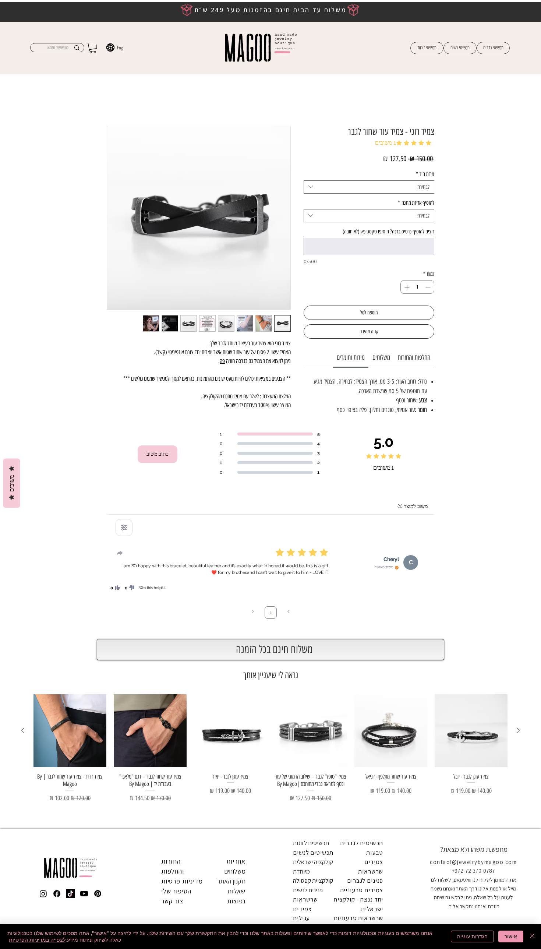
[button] (92, 48)
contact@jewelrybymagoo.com (473, 653)
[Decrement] (428, 282)
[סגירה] (532, 936)
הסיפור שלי (176, 683)
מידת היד (425, 169)
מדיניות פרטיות (182, 673)
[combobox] (369, 182)
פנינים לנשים (308, 682)
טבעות (374, 645)
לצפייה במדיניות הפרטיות (37, 939)
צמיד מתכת (232, 397)
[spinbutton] (417, 282)
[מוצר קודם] (518, 522)
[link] (351, 353)
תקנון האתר (231, 673)
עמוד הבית (422, 100)
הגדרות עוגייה (472, 936)
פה (222, 362)
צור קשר (172, 693)
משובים (11, 483)
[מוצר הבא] (22, 522)
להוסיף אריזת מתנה (416, 198)
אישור (511, 936)
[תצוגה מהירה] (471, 522)
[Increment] (406, 282)
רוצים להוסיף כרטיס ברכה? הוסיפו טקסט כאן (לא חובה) (388, 226)
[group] (270, 550)
